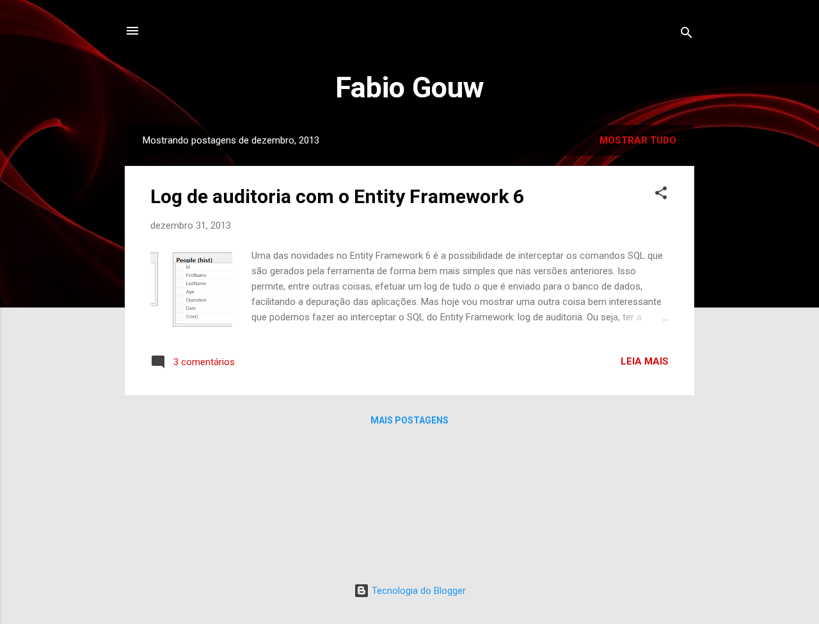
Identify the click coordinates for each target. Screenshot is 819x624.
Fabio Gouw (409, 87)
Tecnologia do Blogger (417, 590)
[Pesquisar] (686, 34)
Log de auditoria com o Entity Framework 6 (337, 196)
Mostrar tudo (638, 140)
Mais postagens (409, 420)
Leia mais (645, 361)
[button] (661, 195)
